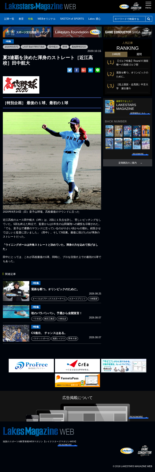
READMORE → (67, 445)
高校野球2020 (79, 46)
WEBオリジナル (47, 18)
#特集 (8, 41)
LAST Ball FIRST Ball (33, 46)
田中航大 (53, 46)
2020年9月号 (11, 46)
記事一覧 (9, 18)
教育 (21, 18)
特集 (30, 18)
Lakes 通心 (94, 18)
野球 (65, 46)
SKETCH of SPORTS (72, 18)
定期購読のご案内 (128, 163)
